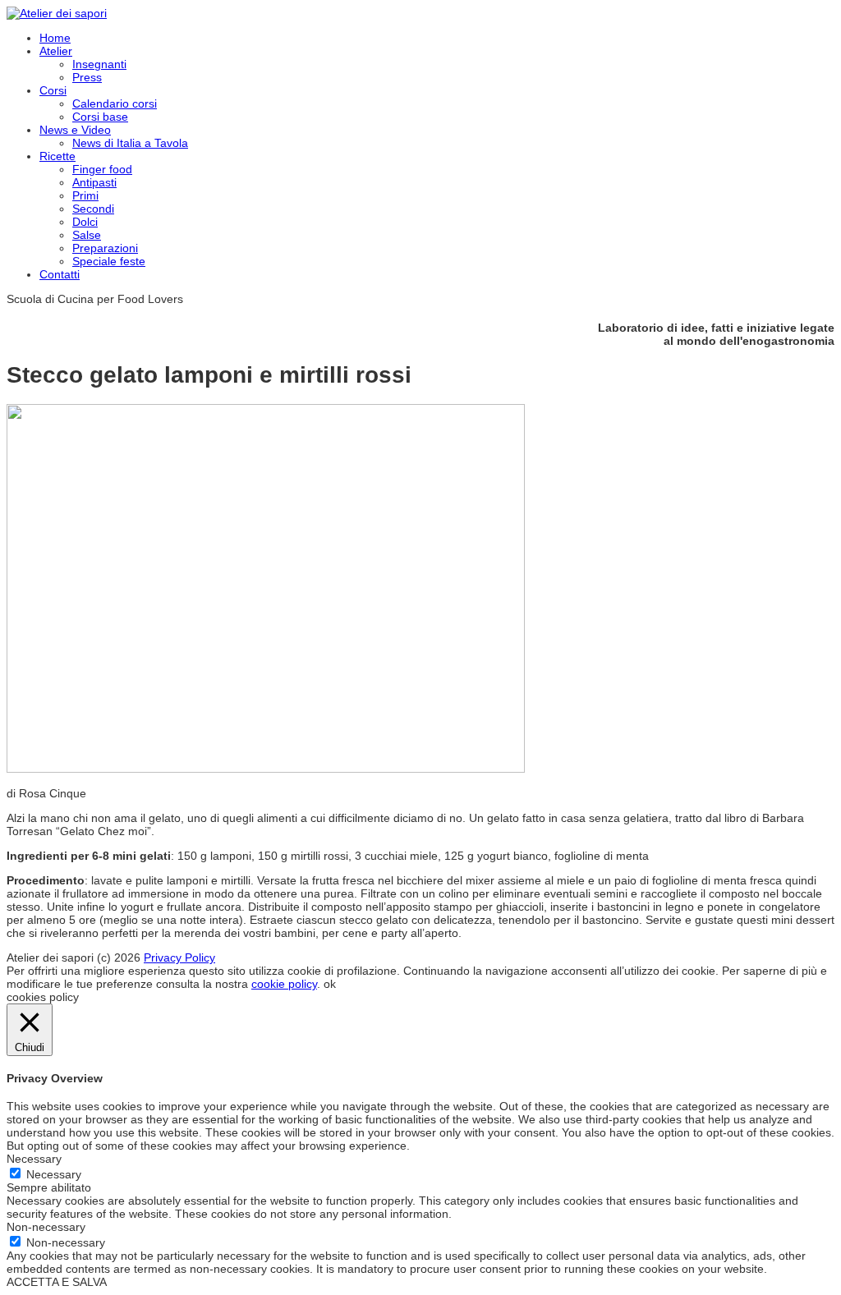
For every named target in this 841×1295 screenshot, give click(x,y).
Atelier (55, 50)
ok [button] (330, 983)
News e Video (75, 129)
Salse (86, 234)
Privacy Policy (179, 957)
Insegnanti (99, 64)
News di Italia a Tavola (130, 142)
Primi (85, 195)
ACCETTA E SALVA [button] (57, 1281)
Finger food (102, 169)
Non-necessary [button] (46, 1226)
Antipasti (94, 182)
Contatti (59, 274)
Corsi (53, 90)
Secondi (93, 208)
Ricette (57, 156)
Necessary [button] (34, 1158)
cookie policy (284, 983)
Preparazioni (105, 248)
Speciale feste (108, 261)
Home (55, 37)
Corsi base (100, 116)
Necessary (53, 1174)
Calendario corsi (114, 103)
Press (87, 77)
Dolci (85, 221)
